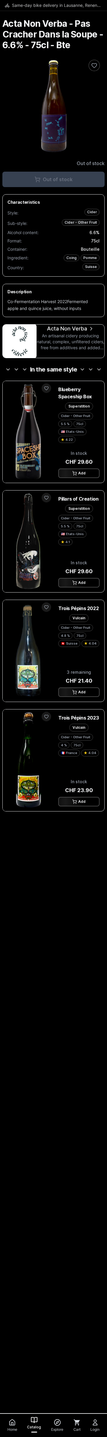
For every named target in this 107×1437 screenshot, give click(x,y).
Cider (92, 212)
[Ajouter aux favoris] (46, 388)
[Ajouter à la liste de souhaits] (94, 65)
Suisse (91, 266)
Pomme (90, 258)
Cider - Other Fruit (80, 222)
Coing (71, 258)
